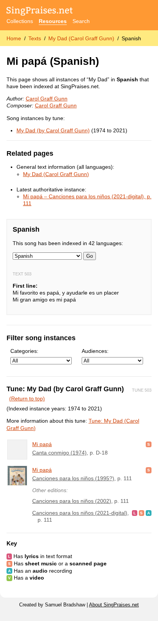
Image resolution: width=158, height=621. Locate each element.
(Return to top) (27, 398)
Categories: (24, 351)
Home (14, 38)
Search (81, 21)
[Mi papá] (17, 450)
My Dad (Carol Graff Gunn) (81, 38)
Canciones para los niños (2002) (71, 501)
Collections (20, 21)
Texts (34, 38)
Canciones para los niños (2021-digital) (79, 513)
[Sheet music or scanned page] (148, 444)
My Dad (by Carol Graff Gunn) (53, 130)
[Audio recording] (148, 513)
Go (89, 256)
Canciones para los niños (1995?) (73, 478)
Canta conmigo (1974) (59, 453)
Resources (53, 21)
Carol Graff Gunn (46, 99)
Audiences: (95, 351)
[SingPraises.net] (40, 12)
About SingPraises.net (114, 605)
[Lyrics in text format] (134, 513)
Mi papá (42, 444)
